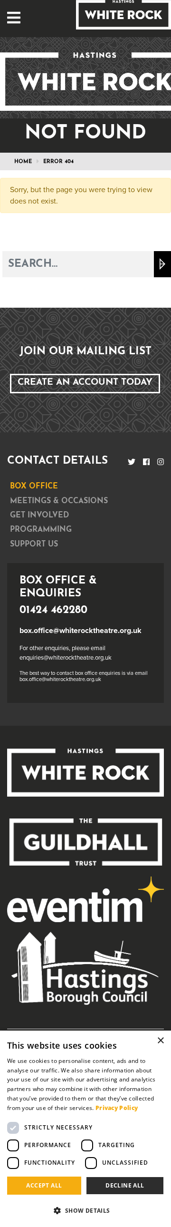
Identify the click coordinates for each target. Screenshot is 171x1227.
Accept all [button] (44, 1185)
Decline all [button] (124, 1185)
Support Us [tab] (34, 544)
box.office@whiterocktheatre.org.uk (80, 630)
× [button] (160, 1040)
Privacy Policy (116, 1108)
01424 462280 (53, 610)
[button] (85, 1210)
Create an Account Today (85, 382)
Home (23, 162)
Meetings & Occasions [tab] (59, 501)
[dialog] (85, 1129)
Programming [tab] (41, 530)
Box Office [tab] (34, 486)
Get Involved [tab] (39, 515)
